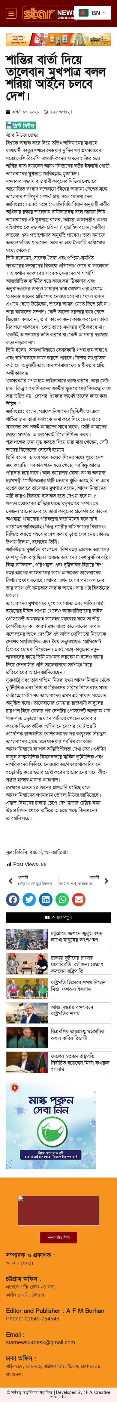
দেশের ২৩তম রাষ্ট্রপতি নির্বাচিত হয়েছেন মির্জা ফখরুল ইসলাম (80, 1063)
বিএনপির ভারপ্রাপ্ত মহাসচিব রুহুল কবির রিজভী (77, 1035)
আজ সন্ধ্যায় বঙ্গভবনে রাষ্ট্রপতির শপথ (72, 1010)
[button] (11, 13)
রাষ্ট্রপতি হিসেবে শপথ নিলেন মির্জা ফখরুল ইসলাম (78, 986)
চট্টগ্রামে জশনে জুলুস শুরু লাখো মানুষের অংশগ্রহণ (76, 937)
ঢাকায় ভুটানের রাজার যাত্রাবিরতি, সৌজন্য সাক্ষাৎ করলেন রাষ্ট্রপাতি (77, 964)
